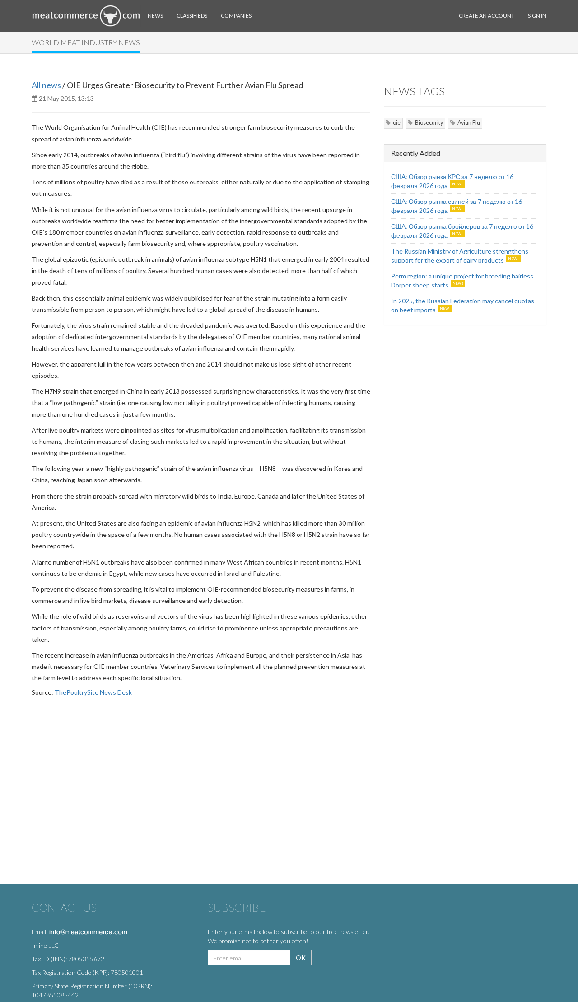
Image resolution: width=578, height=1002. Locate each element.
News (155, 15)
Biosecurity (429, 122)
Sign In (537, 15)
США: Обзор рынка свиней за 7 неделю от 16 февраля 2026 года (456, 206)
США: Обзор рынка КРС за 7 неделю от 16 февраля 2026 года (452, 181)
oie (397, 122)
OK (301, 957)
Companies (236, 15)
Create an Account (486, 15)
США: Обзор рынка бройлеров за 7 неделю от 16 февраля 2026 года (462, 230)
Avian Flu (468, 122)
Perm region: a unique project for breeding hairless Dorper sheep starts (462, 280)
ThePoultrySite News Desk (93, 692)
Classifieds (192, 15)
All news (46, 85)
